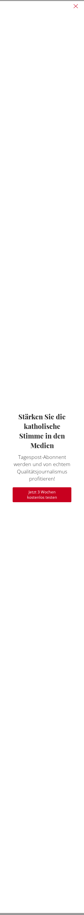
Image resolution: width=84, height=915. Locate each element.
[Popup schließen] (75, 6)
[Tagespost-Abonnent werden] (42, 457)
